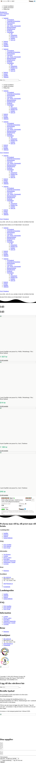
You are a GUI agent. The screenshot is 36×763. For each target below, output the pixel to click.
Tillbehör (5, 46)
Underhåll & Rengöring (13, 21)
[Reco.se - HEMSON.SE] (5, 651)
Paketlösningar (11, 29)
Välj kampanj (3, 757)
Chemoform (13, 35)
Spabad (5, 43)
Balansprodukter (11, 27)
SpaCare (12, 40)
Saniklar (12, 38)
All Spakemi (10, 19)
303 (11, 33)
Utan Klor (10, 24)
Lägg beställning (6, 760)
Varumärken (10, 32)
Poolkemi (9, 30)
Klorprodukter (11, 23)
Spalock (5, 41)
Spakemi (5, 18)
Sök (1, 80)
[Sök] (19, 80)
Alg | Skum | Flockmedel (14, 26)
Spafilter (5, 44)
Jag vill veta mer (17, 760)
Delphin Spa (13, 36)
